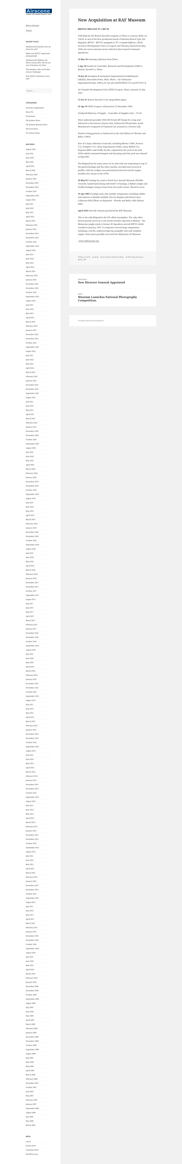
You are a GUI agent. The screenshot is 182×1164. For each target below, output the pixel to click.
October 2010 (31, 944)
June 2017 (30, 608)
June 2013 (30, 810)
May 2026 (29, 162)
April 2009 (30, 1020)
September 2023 (32, 296)
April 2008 (30, 1070)
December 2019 (32, 481)
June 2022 (30, 359)
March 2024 (30, 271)
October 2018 (31, 540)
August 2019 (31, 498)
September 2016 (32, 646)
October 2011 (31, 894)
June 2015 (30, 709)
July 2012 (29, 856)
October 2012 (31, 843)
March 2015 (30, 721)
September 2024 (32, 246)
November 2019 (32, 486)
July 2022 (29, 355)
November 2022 (32, 338)
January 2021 (31, 427)
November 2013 (32, 789)
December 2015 (32, 683)
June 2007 (30, 1091)
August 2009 (31, 1003)
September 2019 (32, 494)
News (80, 259)
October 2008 (31, 1045)
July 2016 (29, 654)
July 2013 (29, 805)
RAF (84, 259)
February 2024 (31, 275)
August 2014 (31, 751)
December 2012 (32, 835)
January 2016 (31, 679)
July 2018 (29, 553)
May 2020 (29, 460)
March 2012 (30, 873)
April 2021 (30, 414)
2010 (129, 257)
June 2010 (30, 961)
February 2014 (31, 776)
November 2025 (32, 187)
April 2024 (30, 267)
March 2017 (30, 620)
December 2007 (32, 1083)
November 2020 (32, 435)
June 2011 (30, 911)
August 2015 (31, 700)
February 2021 (31, 423)
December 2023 (32, 284)
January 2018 (31, 578)
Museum (139, 257)
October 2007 (31, 1087)
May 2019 (29, 511)
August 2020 (31, 448)
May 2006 (29, 1121)
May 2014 (29, 763)
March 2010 (30, 974)
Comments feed (32, 1150)
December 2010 (32, 936)
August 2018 (31, 549)
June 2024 (30, 259)
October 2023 (31, 292)
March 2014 (30, 772)
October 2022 (31, 343)
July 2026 (29, 153)
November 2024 (32, 238)
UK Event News (32, 129)
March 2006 (30, 1125)
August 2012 (31, 852)
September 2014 (32, 746)
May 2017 (29, 612)
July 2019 (29, 503)
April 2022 (30, 368)
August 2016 (31, 650)
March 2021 (30, 418)
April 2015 (30, 717)
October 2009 (31, 995)
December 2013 (32, 784)
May (133, 257)
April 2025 (30, 216)
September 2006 (32, 1108)
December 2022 (32, 334)
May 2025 (29, 212)
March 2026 (30, 170)
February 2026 (31, 174)
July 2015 (29, 704)
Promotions (30, 116)
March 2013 (30, 822)
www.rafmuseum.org (88, 241)
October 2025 (31, 191)
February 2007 (31, 1100)
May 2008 (29, 1066)
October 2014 (31, 742)
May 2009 (29, 1016)
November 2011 (32, 889)
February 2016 (31, 675)
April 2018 (30, 566)
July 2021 (29, 402)
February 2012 (31, 877)
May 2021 (29, 410)
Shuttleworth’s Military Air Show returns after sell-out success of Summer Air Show (38, 62)
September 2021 (32, 393)
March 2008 (30, 1075)
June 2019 (30, 507)
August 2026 (31, 149)
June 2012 (30, 860)
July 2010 (29, 957)
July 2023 (29, 305)
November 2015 (32, 688)
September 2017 (32, 595)
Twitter (29, 30)
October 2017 (31, 591)
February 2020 (31, 473)
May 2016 (29, 662)
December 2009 (32, 986)
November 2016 (32, 637)
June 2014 (30, 759)
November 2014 (32, 738)
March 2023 (30, 322)
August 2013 (31, 801)
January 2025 (31, 229)
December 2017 (32, 582)
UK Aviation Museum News (36, 124)
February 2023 (31, 326)
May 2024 (29, 263)
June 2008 (30, 1062)
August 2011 (31, 902)
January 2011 (31, 932)
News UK (29, 112)
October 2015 (31, 692)
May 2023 (29, 313)
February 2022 (31, 376)
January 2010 (31, 982)
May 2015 (29, 713)
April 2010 (30, 969)
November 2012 (32, 839)
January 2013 (31, 831)
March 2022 (30, 372)
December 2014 (32, 734)
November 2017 (32, 587)
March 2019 (30, 519)
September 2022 (32, 347)
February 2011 (31, 927)
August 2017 (31, 599)
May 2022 (29, 364)
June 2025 (30, 208)
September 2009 (32, 999)
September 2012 (32, 847)
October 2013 (31, 793)
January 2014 (31, 780)
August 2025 (31, 200)
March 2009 (30, 1024)
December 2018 (32, 532)
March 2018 (30, 570)
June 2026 (30, 158)
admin (96, 257)
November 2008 (32, 1041)
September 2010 (32, 948)
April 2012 (30, 868)
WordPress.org (32, 1154)
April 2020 (30, 465)
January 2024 (31, 280)
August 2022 (31, 351)
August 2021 (31, 397)
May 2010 (29, 965)
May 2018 (29, 561)
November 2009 (32, 990)
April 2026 (30, 166)
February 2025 (31, 225)
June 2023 (30, 309)
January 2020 (31, 477)
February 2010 (31, 978)
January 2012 (31, 881)
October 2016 (31, 641)
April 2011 (30, 919)
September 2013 (32, 797)
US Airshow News (33, 133)
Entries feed (31, 1146)
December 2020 (32, 431)
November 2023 (32, 288)
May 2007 (29, 1096)
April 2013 (30, 818)
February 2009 (31, 1028)
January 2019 (31, 528)
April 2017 (30, 616)
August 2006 (31, 1112)
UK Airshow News (33, 120)
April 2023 (30, 317)
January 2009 (31, 1033)
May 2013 (29, 814)
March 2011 (30, 923)
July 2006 (29, 1117)
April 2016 (30, 667)
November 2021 (32, 389)
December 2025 (32, 183)
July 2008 (29, 1058)
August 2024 (31, 250)
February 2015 (31, 725)
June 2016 (30, 658)
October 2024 (31, 242)
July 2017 (29, 603)
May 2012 (29, 864)
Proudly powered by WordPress (91, 320)
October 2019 (31, 490)
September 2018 (32, 545)
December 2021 (32, 385)
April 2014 (30, 768)
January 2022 (31, 381)
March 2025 (30, 221)
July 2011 (29, 906)
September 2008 (32, 1049)
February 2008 (31, 1079)
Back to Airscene (32, 25)
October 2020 (31, 439)
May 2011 (29, 915)
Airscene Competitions (35, 108)
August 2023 (31, 301)
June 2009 (30, 1011)
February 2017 (31, 624)
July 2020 (29, 452)
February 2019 (31, 524)
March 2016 (30, 671)
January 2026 (31, 179)
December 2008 (32, 1037)
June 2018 (30, 557)
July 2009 (29, 1007)
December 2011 (32, 885)
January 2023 (31, 330)
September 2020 (32, 444)
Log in (28, 1141)
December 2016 (32, 633)
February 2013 (31, 826)
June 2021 (30, 406)
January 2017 (31, 629)
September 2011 (32, 898)
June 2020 (30, 456)
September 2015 (32, 696)
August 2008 (31, 1054)
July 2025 (29, 204)
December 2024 (32, 233)
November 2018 (32, 536)
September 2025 (32, 195)
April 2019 (30, 515)
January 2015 (31, 730)
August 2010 (31, 953)
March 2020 (30, 469)
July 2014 (29, 755)
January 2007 (31, 1104)
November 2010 (32, 940)
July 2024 (29, 254)
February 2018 (31, 574)
